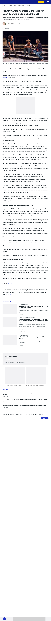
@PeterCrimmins (10, 362)
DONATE (41, 2)
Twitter (11, 283)
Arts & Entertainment (8, 5)
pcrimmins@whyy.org (20, 362)
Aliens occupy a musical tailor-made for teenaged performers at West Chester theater (33, 306)
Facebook (8, 283)
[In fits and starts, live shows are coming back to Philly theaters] (10, 341)
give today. (9, 294)
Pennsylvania (21, 5)
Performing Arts (29, 5)
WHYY (5, 2)
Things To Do (22, 317)
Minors (5, 77)
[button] (4, 618)
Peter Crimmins (11, 23)
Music (15, 5)
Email (14, 283)
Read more (7, 359)
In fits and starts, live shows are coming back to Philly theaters (32, 337)
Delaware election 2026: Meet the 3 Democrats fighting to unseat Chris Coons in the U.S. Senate (24, 405)
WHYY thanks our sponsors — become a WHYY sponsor (24, 114)
